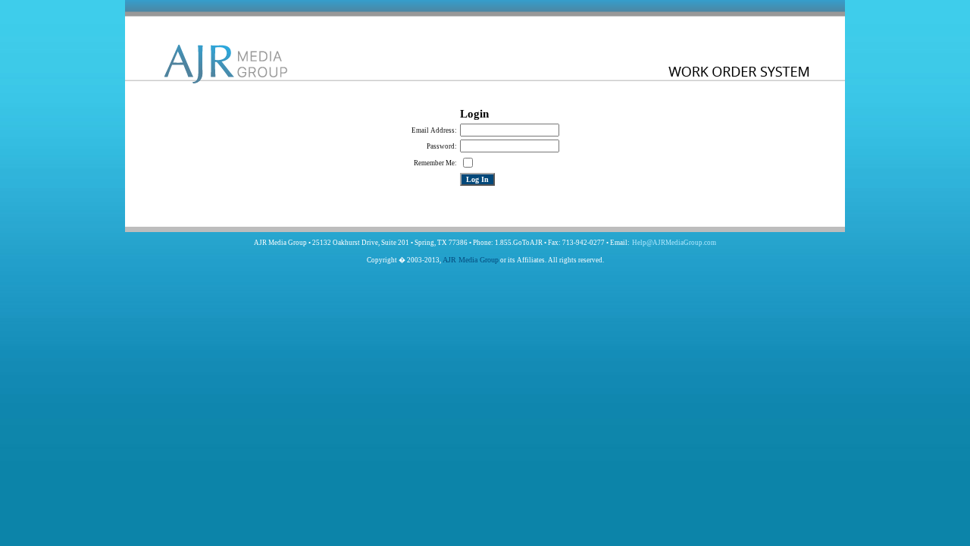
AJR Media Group (471, 260)
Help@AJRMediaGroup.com (674, 242)
